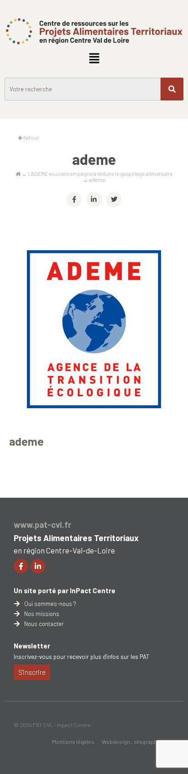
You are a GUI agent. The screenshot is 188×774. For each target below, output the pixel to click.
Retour (30, 138)
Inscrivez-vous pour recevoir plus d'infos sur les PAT (81, 656)
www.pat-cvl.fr (42, 525)
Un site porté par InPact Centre (64, 590)
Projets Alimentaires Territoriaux (76, 538)
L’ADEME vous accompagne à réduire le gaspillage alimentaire (100, 173)
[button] (94, 58)
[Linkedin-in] (38, 566)
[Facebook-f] (21, 566)
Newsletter (32, 646)
